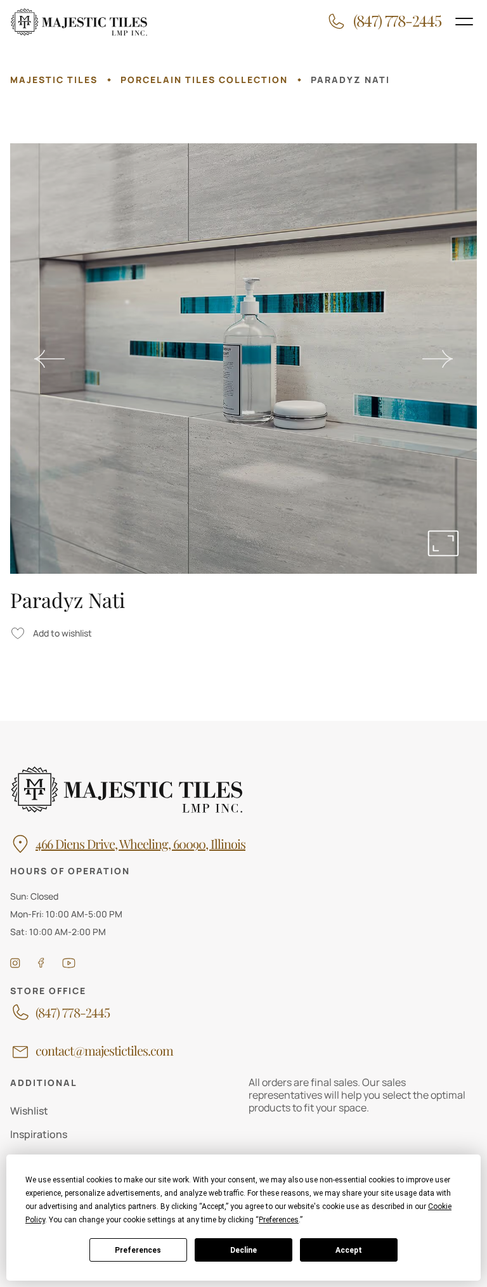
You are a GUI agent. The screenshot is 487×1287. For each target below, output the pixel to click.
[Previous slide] (49, 359)
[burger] (464, 21)
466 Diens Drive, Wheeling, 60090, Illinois (140, 843)
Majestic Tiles (54, 80)
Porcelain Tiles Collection (204, 80)
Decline (243, 1250)
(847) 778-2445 (73, 1012)
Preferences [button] (279, 1219)
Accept (348, 1250)
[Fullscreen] (443, 543)
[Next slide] (438, 359)
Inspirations (38, 1134)
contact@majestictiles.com (104, 1050)
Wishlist (29, 1111)
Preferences (138, 1250)
